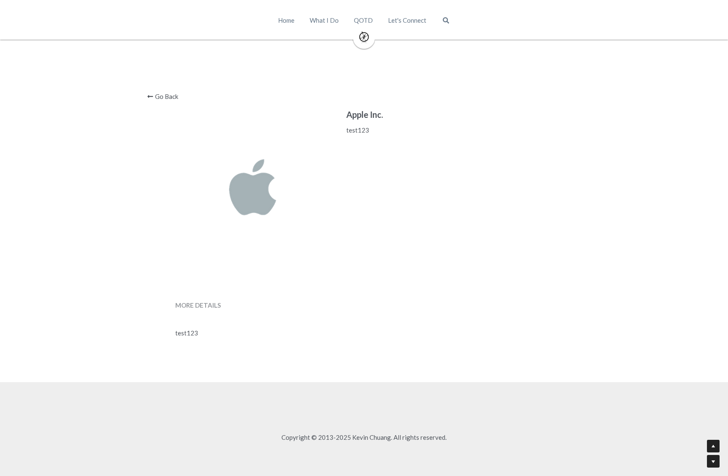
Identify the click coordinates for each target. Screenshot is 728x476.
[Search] (446, 20)
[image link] (364, 36)
